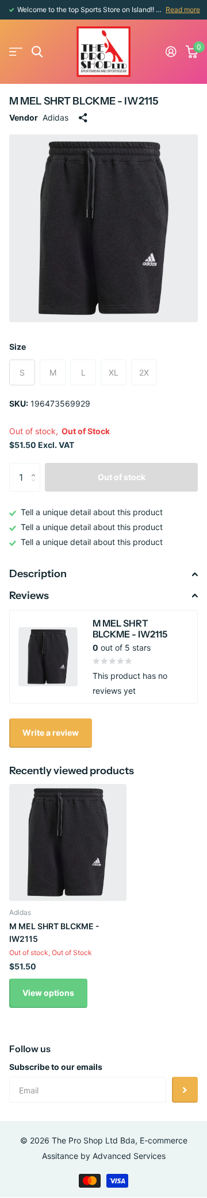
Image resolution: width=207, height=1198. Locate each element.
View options (48, 993)
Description (38, 573)
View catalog (15, 52)
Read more (183, 9)
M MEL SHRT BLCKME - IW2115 (54, 932)
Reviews (29, 595)
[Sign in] (171, 51)
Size (17, 346)
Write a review (50, 732)
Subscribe (185, 1090)
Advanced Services (129, 1156)
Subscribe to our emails (55, 1067)
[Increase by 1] (36, 467)
